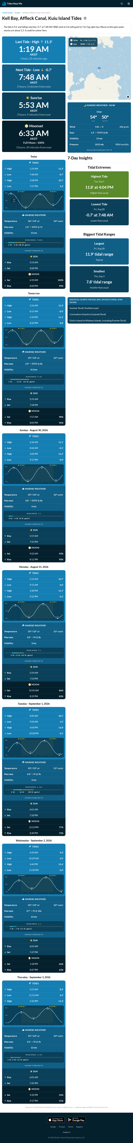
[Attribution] (128, 96)
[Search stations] (121, 3)
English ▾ (66, 1132)
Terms (70, 1127)
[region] (99, 68)
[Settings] (129, 3)
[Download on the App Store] (55, 1120)
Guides (53, 1127)
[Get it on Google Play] (76, 1120)
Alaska (17, 13)
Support (79, 1127)
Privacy (62, 1127)
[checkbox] (83, 40)
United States (7, 13)
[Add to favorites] (85, 18)
